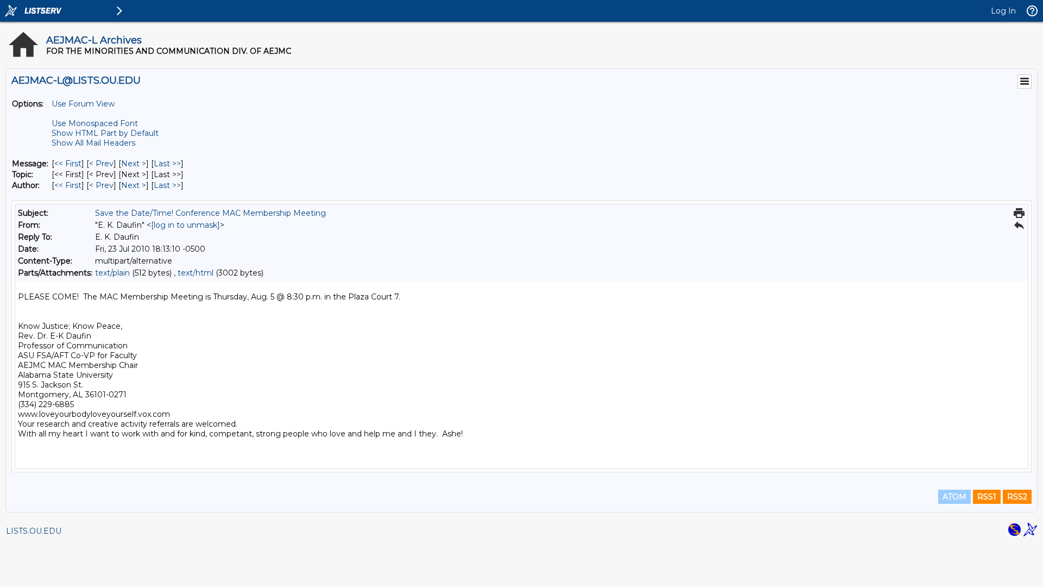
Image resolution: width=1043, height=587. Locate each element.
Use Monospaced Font (95, 123)
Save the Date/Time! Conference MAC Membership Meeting (210, 213)
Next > (133, 163)
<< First (67, 163)
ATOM (954, 497)
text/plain (112, 273)
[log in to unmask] (185, 225)
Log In (1003, 11)
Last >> (167, 163)
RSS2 (1017, 497)
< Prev (101, 163)
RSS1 (986, 497)
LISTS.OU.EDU (33, 531)
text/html (195, 273)
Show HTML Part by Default (105, 133)
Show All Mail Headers (93, 143)
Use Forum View (83, 104)
